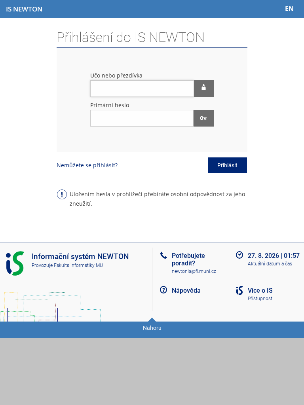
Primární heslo (109, 105)
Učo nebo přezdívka (116, 75)
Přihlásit (227, 165)
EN (289, 8)
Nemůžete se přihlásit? (87, 165)
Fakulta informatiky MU (78, 265)
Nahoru (152, 328)
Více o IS (260, 290)
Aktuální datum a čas (270, 264)
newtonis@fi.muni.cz (194, 271)
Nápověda (186, 290)
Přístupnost (260, 298)
